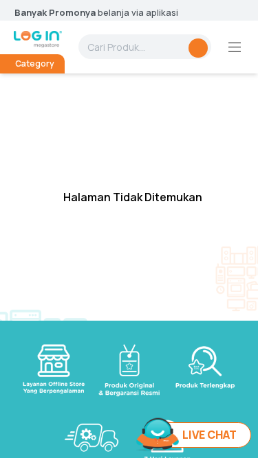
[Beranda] (38, 39)
